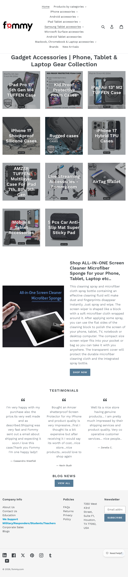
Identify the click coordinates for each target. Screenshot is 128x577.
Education (9, 515)
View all (64, 483)
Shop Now (80, 372)
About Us (8, 507)
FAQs (66, 507)
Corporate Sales (13, 527)
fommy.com (18, 569)
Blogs (6, 531)
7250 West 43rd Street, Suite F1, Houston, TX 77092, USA (90, 515)
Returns (68, 511)
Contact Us (9, 511)
